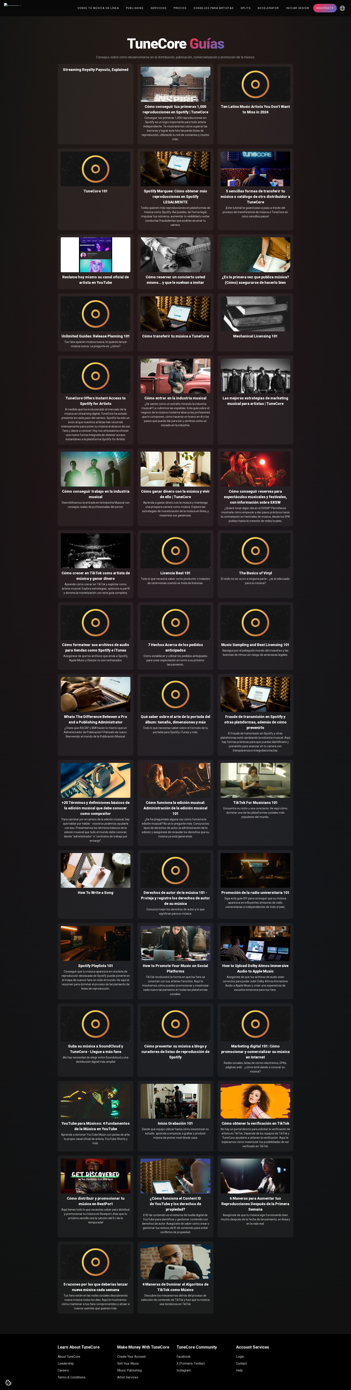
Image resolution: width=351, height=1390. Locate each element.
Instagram (184, 1370)
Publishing (135, 8)
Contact (241, 1363)
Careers (63, 1370)
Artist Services (127, 1377)
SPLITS (246, 8)
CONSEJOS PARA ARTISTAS (214, 8)
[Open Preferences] (8, 1383)
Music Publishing (129, 1370)
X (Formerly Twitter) (191, 1363)
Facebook (184, 1357)
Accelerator (268, 8)
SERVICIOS (159, 8)
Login (240, 1357)
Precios (180, 8)
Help (239, 1370)
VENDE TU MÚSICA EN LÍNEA (98, 8)
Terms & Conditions (72, 1377)
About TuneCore (69, 1357)
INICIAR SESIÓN (297, 8)
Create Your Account (131, 1357)
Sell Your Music (128, 1363)
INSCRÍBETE (325, 8)
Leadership (66, 1363)
